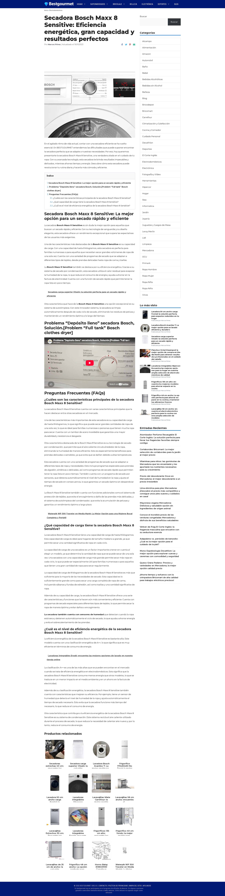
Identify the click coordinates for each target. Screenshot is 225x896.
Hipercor (146, 187)
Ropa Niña (147, 282)
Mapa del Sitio (135, 886)
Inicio (46, 10)
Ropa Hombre (149, 269)
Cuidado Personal (151, 136)
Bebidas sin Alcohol (152, 85)
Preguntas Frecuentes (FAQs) (62, 194)
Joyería (146, 219)
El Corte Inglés (149, 155)
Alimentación (149, 47)
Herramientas (149, 181)
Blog (176, 4)
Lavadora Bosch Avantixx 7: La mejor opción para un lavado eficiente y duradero (165, 327)
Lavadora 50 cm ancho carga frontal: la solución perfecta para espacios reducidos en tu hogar (165, 315)
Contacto (103, 886)
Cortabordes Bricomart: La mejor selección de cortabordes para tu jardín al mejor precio (160, 452)
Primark (146, 263)
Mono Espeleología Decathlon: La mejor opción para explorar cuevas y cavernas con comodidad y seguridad (159, 554)
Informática (148, 206)
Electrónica (147, 4)
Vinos (145, 295)
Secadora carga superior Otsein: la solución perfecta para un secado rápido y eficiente (164, 339)
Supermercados (97, 4)
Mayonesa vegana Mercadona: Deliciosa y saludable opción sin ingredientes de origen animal (156, 506)
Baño (145, 67)
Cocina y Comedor (151, 130)
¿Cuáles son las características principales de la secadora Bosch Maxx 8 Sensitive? (90, 198)
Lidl (144, 238)
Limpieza (147, 244)
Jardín (145, 212)
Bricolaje (117, 4)
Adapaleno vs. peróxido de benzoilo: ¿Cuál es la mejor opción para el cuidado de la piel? (159, 542)
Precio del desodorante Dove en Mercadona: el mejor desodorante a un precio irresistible (160, 479)
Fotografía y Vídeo (151, 174)
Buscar (143, 16)
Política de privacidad (118, 886)
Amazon (146, 54)
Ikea (144, 200)
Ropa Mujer (148, 276)
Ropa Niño (147, 288)
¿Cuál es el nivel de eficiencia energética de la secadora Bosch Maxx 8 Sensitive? (90, 205)
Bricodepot (148, 105)
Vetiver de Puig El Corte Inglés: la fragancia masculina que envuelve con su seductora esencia (159, 530)
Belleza (133, 4)
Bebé (145, 73)
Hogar (79, 4)
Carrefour (147, 117)
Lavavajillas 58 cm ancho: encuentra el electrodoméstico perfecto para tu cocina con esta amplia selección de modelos (164, 413)
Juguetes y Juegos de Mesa (156, 225)
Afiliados (147, 886)
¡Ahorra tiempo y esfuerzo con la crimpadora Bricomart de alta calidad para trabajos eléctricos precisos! (159, 577)
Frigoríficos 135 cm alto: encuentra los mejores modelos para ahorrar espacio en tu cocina (164, 385)
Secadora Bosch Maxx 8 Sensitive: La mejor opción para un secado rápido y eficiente (89, 183)
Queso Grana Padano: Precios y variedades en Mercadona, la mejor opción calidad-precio (158, 566)
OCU (144, 257)
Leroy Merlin (148, 231)
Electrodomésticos (55, 10)
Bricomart (147, 111)
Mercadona (148, 250)
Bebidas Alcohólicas (152, 79)
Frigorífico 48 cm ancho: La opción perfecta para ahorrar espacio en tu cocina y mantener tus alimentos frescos (165, 398)
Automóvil (147, 60)
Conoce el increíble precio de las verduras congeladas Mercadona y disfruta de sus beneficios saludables (159, 518)
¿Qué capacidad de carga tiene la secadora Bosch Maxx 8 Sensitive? (84, 202)
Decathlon (147, 143)
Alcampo (147, 41)
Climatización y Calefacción (156, 123)
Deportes (162, 4)
